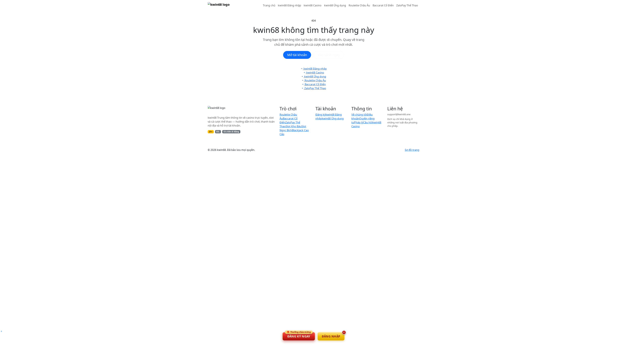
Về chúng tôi (359, 114)
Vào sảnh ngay (329, 55)
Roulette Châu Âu (359, 5)
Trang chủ (269, 5)
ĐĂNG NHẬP (331, 336)
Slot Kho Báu (293, 126)
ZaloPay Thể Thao (407, 5)
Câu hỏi (367, 122)
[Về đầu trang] (1, 331)
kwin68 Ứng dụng (335, 5)
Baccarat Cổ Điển (383, 5)
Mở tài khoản (297, 55)
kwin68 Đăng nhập (289, 5)
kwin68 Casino (313, 5)
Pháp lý (358, 122)
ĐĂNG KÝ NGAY (299, 335)
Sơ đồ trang (412, 150)
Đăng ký (320, 114)
